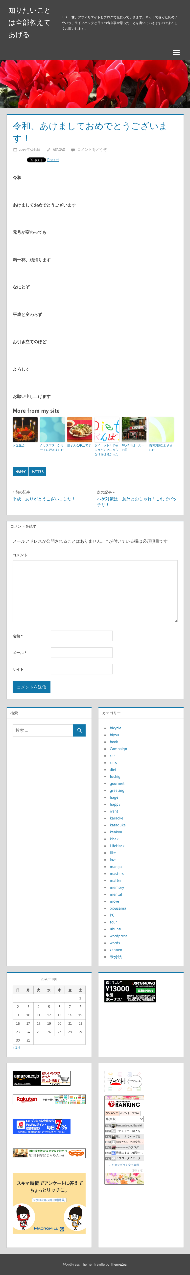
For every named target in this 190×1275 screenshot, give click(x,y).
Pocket (53, 159)
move (114, 901)
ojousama (118, 908)
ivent (114, 811)
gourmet (117, 783)
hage (114, 797)
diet (113, 769)
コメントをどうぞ (92, 149)
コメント (20, 555)
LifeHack (117, 845)
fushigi (115, 776)
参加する (137, 1170)
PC (112, 915)
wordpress (118, 935)
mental (116, 894)
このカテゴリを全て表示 (124, 1164)
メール (19, 652)
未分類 (116, 956)
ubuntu (116, 928)
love (113, 859)
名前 (18, 636)
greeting (117, 790)
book (114, 741)
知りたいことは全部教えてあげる (29, 22)
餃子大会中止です (79, 445)
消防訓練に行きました (161, 447)
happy (21, 471)
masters (117, 873)
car (112, 755)
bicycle (115, 727)
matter (38, 471)
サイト (18, 669)
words (115, 942)
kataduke (118, 824)
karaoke (116, 818)
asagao (59, 149)
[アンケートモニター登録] (49, 1232)
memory (117, 887)
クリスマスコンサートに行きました (52, 447)
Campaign (118, 748)
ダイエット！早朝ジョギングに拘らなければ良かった (106, 449)
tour (113, 921)
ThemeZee (118, 1264)
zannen (116, 949)
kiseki (114, 838)
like (113, 852)
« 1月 (17, 1047)
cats (113, 762)
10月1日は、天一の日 (133, 447)
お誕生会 (19, 445)
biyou (114, 734)
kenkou (116, 831)
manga (116, 866)
